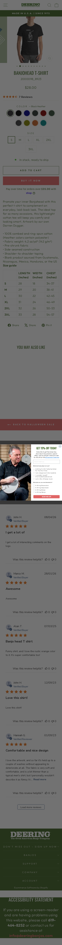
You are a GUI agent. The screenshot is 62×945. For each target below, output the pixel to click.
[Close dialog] (60, 446)
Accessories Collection (52, 457)
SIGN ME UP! (46, 497)
